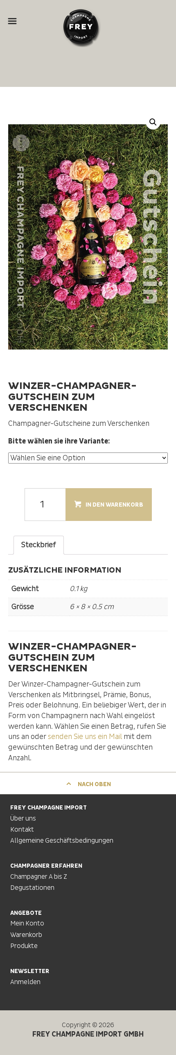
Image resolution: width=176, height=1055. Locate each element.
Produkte (24, 946)
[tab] (39, 545)
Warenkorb (26, 935)
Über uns (23, 818)
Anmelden (25, 982)
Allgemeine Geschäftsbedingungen (61, 841)
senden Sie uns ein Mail (85, 736)
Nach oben (94, 784)
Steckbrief (38, 545)
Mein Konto (27, 923)
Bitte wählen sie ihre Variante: (59, 441)
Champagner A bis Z (38, 877)
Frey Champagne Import (80, 26)
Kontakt (22, 829)
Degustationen (32, 888)
